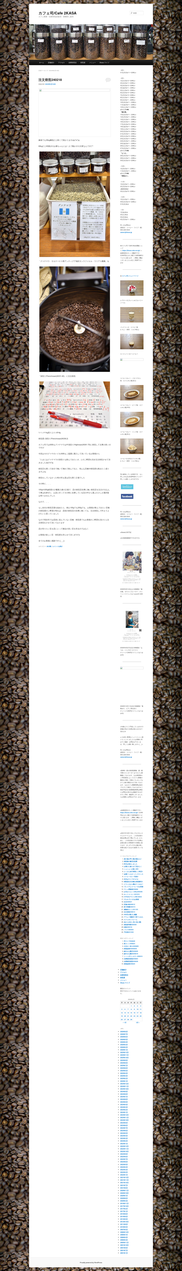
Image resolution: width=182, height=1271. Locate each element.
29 (131, 1019)
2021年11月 (124, 1180)
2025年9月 (124, 1060)
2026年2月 (124, 1047)
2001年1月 (124, 1253)
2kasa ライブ (104, 62)
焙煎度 (82, 62)
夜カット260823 (129, 943)
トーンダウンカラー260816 (133, 956)
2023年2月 (124, 1141)
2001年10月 (124, 1245)
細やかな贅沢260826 (131, 951)
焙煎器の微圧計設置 (130, 861)
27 (125, 1019)
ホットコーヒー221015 (132, 894)
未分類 (49, 546)
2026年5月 (124, 1039)
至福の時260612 (129, 904)
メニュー (92, 62)
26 (122, 1019)
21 (128, 1016)
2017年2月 (124, 1209)
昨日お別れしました (130, 864)
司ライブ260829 (129, 941)
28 (128, 1019)
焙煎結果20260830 (130, 948)
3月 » (138, 1022)
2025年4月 (124, 1073)
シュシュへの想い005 (131, 869)
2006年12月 (124, 1232)
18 (141, 1013)
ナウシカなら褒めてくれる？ (133, 884)
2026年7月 (124, 1034)
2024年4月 (124, 1104)
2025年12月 (124, 1052)
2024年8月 (124, 1094)
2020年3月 (124, 1201)
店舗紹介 (51, 62)
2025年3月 (124, 1076)
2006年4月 (124, 1237)
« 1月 (124, 1022)
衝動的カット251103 (131, 909)
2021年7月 (124, 1185)
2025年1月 (124, 1081)
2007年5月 (124, 1229)
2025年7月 (124, 1065)
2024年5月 (124, 1102)
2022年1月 (124, 1175)
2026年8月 (124, 1031)
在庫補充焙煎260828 (131, 961)
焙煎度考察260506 (130, 924)
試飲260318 (128, 927)
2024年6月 (124, 1099)
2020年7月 (124, 1195)
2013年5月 (124, 1219)
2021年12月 (124, 1177)
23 (134, 1016)
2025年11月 (124, 1055)
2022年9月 (124, 1154)
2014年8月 (124, 1216)
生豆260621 (128, 902)
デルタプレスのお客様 (131, 899)
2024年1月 (124, 1112)
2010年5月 (124, 1227)
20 (125, 1016)
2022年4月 (124, 1167)
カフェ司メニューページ (130, 276)
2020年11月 (124, 1190)
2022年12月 (124, 1146)
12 (122, 1013)
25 (141, 1016)
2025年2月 (124, 1078)
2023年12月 (124, 1115)
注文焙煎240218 (50, 79)
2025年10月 (124, 1057)
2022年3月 (124, 1169)
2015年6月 (124, 1214)
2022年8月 (124, 1156)
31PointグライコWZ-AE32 (133, 897)
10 (137, 1009)
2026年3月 (124, 1044)
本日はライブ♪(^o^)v (131, 879)
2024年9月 (124, 1091)
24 (137, 1016)
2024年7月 (124, 1096)
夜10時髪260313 (129, 907)
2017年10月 (124, 1206)
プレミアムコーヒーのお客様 (133, 886)
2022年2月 (124, 1172)
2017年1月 (124, 1211)
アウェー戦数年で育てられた (133, 917)
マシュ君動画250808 (131, 889)
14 (128, 1013)
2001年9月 (124, 1248)
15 (131, 1013)
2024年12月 (124, 1083)
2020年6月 (124, 1198)
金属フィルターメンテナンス (133, 874)
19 (122, 1016)
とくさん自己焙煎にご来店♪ (133, 871)
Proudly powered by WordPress (91, 1262)
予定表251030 (129, 932)
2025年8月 (124, 1063)
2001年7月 (124, 1250)
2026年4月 (124, 1042)
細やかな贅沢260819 (131, 954)
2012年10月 (124, 1221)
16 (134, 1013)
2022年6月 (124, 1162)
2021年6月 (124, 1188)
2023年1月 (124, 1143)
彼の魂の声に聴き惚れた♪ (132, 859)
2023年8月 (124, 1125)
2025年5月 (124, 1070)
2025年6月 (124, 1068)
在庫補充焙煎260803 (131, 959)
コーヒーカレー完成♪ (131, 876)
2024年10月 (124, 1089)
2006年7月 (124, 1235)
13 (125, 1013)
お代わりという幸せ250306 (133, 892)
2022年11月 (124, 1149)
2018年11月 (124, 1203)
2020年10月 (124, 1193)
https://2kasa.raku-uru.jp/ (129, 812)
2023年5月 (124, 1133)
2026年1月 (124, 1050)
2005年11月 (124, 1242)
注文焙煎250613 (129, 912)
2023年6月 (124, 1130)
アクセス (61, 62)
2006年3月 (124, 1240)
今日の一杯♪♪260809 (131, 946)
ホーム (41, 62)
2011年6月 (124, 1224)
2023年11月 (124, 1117)
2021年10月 (124, 1182)
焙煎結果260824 (129, 964)
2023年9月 (124, 1123)
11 (141, 1009)
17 (137, 1013)
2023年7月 (124, 1128)
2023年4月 (124, 1136)
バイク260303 (129, 929)
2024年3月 (124, 1107)
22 (131, 1016)
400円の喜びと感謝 (130, 914)
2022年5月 (124, 1164)
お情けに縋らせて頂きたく (133, 866)
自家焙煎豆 (73, 62)
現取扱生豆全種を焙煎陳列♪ (133, 881)
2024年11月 (124, 1086)
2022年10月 (124, 1151)
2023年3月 (124, 1138)
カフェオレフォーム (130, 919)
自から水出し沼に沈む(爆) (132, 922)
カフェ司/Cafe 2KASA (58, 13)
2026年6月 (124, 1037)
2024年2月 (124, 1110)
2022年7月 (124, 1159)
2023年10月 (124, 1120)
